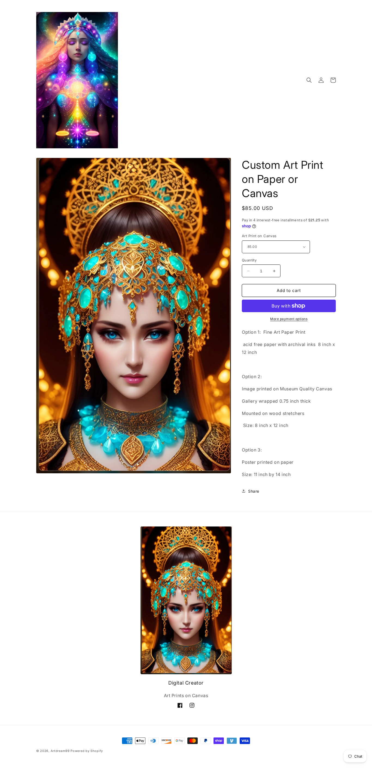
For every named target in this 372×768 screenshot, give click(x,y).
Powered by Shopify (87, 751)
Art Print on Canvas (259, 236)
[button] (309, 80)
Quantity (249, 260)
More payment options (288, 319)
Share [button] (253, 491)
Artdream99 (60, 751)
